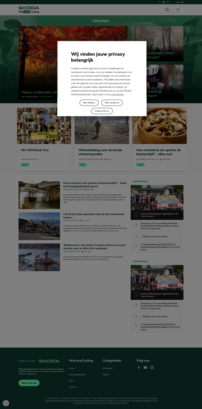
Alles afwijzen (89, 103)
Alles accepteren (112, 103)
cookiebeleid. (117, 94)
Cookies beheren (102, 111)
